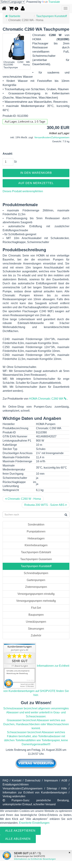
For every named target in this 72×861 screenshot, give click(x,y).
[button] (13, 8)
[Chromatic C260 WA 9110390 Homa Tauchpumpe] (16, 47)
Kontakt (16, 780)
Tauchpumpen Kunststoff (51, 16)
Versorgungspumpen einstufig (36, 593)
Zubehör (36, 635)
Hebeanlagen (36, 538)
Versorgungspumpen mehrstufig (36, 600)
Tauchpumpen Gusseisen (36, 559)
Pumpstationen (36, 531)
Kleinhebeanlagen (36, 545)
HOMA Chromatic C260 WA (46, 398)
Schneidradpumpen (36, 573)
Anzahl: (8, 153)
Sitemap (52, 788)
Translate (54, 1)
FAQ (5, 780)
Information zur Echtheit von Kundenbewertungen (35, 792)
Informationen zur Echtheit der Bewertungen (35, 859)
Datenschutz (33, 780)
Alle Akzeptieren (20, 830)
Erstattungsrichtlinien (16, 784)
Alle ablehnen (18, 838)
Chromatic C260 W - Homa (24, 498)
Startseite (14, 16)
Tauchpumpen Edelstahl (36, 552)
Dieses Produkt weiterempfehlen (23, 191)
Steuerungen (36, 628)
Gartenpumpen (36, 580)
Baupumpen (36, 614)
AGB (64, 780)
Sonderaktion (36, 524)
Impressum (51, 780)
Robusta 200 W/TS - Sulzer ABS (44, 504)
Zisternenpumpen (36, 586)
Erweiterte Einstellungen (34, 822)
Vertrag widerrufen (14, 796)
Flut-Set (36, 607)
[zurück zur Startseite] (4, 8)
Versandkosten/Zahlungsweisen (51, 137)
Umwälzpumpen (36, 621)
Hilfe (64, 788)
